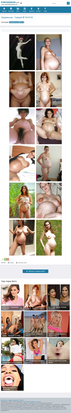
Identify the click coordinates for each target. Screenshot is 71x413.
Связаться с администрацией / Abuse (12, 400)
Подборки (31, 11)
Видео (24, 11)
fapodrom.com (10, 3)
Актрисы (38, 11)
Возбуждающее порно (33, 401)
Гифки (45, 11)
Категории (11, 11)
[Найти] (68, 3)
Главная (4, 11)
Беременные (14, 22)
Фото (17, 11)
